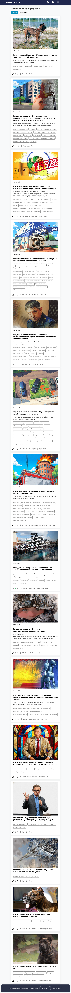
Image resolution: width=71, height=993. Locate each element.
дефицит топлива (35, 208)
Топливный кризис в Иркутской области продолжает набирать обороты (35, 187)
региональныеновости (37, 711)
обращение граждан (36, 429)
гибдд (26, 429)
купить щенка (18, 976)
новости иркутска (50, 356)
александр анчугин (36, 205)
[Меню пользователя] (52, 2)
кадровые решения (37, 356)
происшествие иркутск (47, 511)
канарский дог (38, 66)
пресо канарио (30, 973)
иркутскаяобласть (27, 642)
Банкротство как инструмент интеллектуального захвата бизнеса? (35, 260)
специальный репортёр (21, 141)
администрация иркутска (35, 426)
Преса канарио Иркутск (23, 55)
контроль (52, 435)
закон (52, 277)
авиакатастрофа (19, 876)
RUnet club (26, 146)
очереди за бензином (20, 208)
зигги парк (28, 135)
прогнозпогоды (52, 645)
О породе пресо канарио (39, 929)
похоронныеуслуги (20, 708)
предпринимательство (33, 280)
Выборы (43, 777)
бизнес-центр (18, 135)
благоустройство (19, 426)
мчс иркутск (18, 505)
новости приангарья (34, 211)
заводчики (17, 69)
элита (16, 769)
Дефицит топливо (37, 216)
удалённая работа (19, 211)
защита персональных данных (47, 129)
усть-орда (25, 711)
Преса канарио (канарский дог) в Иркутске (31, 915)
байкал (43, 645)
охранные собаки (38, 976)
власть (35, 350)
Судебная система (36, 294)
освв (54, 580)
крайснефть (44, 202)
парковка (17, 435)
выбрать (27, 976)
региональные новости (21, 199)
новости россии (42, 286)
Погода (34, 653)
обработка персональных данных (45, 132)
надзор (41, 353)
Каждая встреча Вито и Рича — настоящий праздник (35, 56)
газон (37, 423)
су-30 (28, 876)
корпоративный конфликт (45, 274)
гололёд (36, 645)
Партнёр (25, 74)
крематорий (32, 708)
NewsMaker (18, 818)
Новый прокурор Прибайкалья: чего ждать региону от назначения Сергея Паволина (34, 337)
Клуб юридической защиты (25, 412)
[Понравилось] (13, 74)
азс (29, 202)
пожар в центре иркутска (45, 505)
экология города (31, 444)
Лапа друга (18, 568)
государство (33, 359)
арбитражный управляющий (29, 277)
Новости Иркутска (21, 259)
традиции (45, 714)
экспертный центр (19, 827)
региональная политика (21, 356)
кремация (54, 714)
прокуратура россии (46, 359)
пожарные (17, 514)
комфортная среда (33, 441)
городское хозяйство (26, 438)
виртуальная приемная (21, 432)
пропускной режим (49, 135)
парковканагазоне (27, 423)
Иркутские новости (21, 116)
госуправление (18, 353)
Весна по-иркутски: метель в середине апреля (29, 630)
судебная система (29, 274)
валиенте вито (49, 66)
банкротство (18, 271)
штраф (47, 426)
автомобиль (17, 429)
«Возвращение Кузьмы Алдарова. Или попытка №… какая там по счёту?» (35, 763)
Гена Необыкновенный (29, 777)
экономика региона (48, 211)
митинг (42, 580)
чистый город (48, 432)
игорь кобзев (24, 205)
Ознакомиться (56, 988)
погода (38, 642)
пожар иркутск (26, 502)
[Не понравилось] (18, 74)
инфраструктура (34, 714)
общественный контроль (43, 438)
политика (42, 350)
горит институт (36, 514)
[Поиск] (48, 2)
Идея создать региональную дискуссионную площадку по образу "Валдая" (33, 819)
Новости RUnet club (21, 695)
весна (16, 645)
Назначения (34, 364)
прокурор (17, 350)
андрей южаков (34, 824)
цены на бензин (47, 208)
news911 (24, 294)
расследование (40, 283)
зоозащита (34, 580)
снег (51, 642)
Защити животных (37, 588)
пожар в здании (39, 517)
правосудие (17, 274)
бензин (54, 199)
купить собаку (47, 921)
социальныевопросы (20, 714)
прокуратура (52, 347)
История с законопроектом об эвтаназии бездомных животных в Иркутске (32, 569)
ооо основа (37, 135)
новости (31, 769)
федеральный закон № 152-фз (23, 132)
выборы (16, 772)
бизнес (16, 277)
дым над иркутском (20, 520)
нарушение (45, 423)
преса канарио (18, 66)
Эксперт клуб (19, 870)
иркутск (28, 66)
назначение (26, 350)
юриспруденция (19, 280)
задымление (37, 508)
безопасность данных (20, 138)
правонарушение (28, 435)
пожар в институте (49, 502)
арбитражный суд (30, 271)
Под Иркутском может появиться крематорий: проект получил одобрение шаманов (35, 697)
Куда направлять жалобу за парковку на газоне (33, 413)
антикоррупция (47, 280)
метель (45, 642)
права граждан (34, 138)
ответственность (47, 441)
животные (25, 580)
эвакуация (47, 508)
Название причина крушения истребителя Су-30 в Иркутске (33, 871)
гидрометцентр (18, 648)
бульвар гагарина (30, 505)
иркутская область (44, 199)
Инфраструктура (36, 449)
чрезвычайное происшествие (23, 517)
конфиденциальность (48, 138)
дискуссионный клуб (20, 824)
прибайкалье (51, 350)
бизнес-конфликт (19, 289)
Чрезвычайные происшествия (40, 525)
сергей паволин (40, 347)
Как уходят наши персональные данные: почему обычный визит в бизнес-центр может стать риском (34, 118)
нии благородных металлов (22, 508)
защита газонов (18, 444)
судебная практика (20, 283)
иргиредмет (37, 502)
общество (17, 359)
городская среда (36, 432)
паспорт (33, 129)
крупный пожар (19, 511)
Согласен (44, 988)
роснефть (35, 202)
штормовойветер (26, 645)
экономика (44, 277)
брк (52, 202)
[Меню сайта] (57, 2)
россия (25, 359)
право (33, 286)
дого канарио (41, 973)
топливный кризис (19, 202)
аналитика (45, 824)
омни (15, 205)
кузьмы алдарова (27, 772)
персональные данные (21, 129)
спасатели (26, 514)
